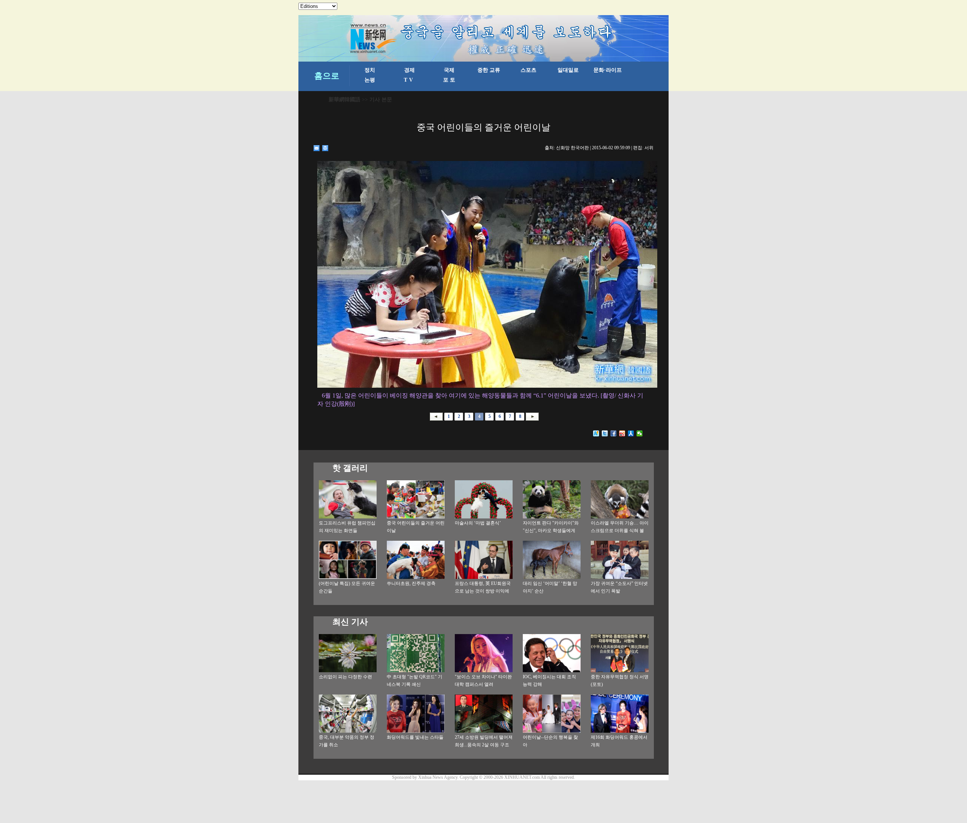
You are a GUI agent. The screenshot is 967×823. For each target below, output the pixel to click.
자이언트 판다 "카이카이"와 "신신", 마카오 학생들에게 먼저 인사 (551, 530)
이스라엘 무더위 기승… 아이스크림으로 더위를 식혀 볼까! (620, 530)
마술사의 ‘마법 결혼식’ (478, 523)
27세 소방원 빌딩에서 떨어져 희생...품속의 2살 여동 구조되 (484, 745)
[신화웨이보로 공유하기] (596, 433)
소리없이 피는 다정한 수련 (345, 676)
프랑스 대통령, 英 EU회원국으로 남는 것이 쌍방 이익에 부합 (483, 591)
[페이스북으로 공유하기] (613, 433)
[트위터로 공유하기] (605, 433)
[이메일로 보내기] (317, 148)
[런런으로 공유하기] (631, 433)
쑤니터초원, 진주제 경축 (411, 583)
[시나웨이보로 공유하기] (622, 433)
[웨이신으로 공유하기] (639, 433)
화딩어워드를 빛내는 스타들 (415, 737)
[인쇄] (325, 148)
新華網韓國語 (344, 99)
